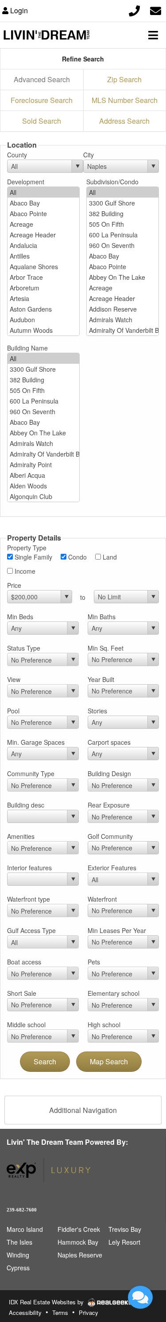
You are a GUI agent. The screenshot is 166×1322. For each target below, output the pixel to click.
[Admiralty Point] (43, 464)
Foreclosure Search (42, 100)
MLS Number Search (125, 100)
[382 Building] (122, 213)
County (17, 154)
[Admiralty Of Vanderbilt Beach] (122, 330)
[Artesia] (43, 298)
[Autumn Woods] (43, 330)
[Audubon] (43, 319)
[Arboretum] (43, 287)
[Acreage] (43, 224)
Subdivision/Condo (112, 181)
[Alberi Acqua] (43, 475)
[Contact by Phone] (134, 9)
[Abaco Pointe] (43, 213)
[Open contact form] (155, 9)
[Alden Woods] (43, 485)
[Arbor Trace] (43, 277)
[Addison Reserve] (122, 309)
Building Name (27, 347)
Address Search (124, 121)
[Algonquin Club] (43, 496)
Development (25, 181)
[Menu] (153, 35)
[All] (43, 192)
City (88, 154)
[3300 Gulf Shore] (122, 203)
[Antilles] (43, 256)
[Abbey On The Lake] (122, 277)
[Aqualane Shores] (43, 266)
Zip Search (124, 79)
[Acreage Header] (43, 234)
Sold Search (41, 121)
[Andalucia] (43, 245)
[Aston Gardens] (43, 309)
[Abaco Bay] (43, 203)
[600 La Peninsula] (122, 234)
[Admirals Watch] (122, 319)
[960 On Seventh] (122, 245)
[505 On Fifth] (122, 224)
